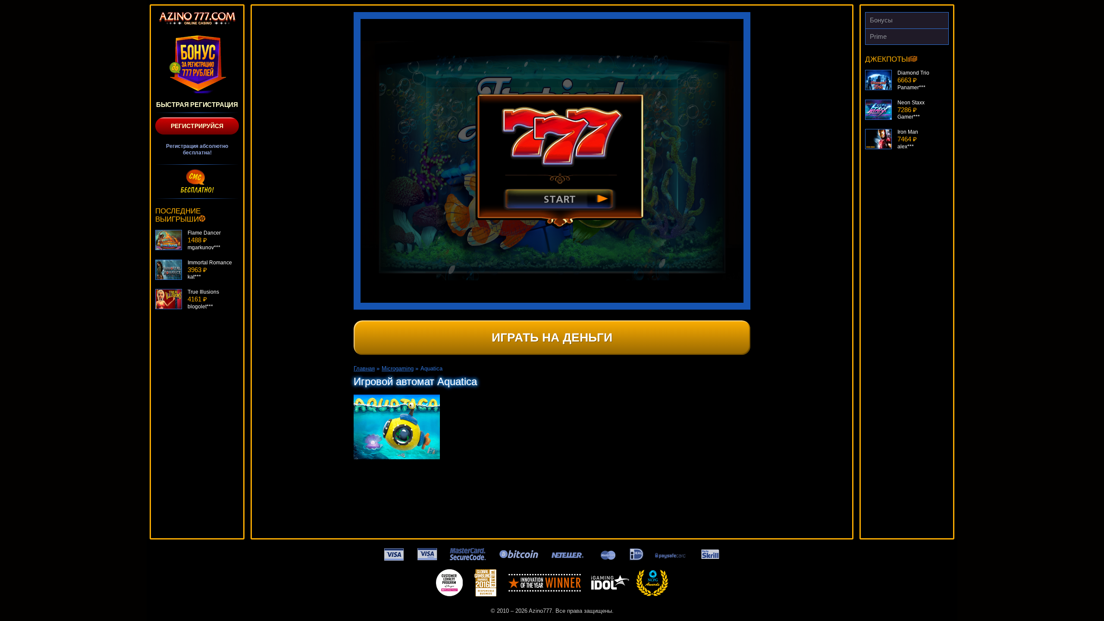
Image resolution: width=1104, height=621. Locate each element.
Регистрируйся (197, 125)
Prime (878, 36)
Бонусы (881, 20)
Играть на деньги (552, 337)
